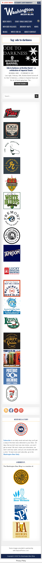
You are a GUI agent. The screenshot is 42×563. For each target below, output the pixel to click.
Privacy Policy (21, 561)
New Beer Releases (9, 26)
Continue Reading (21, 83)
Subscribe (7, 440)
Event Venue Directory (23, 21)
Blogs (5, 31)
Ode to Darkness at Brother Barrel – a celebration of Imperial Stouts (21, 69)
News (36, 26)
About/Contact (30, 31)
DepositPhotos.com (22, 550)
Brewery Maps (25, 26)
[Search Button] (38, 21)
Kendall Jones (15, 73)
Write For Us (16, 31)
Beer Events (7, 21)
